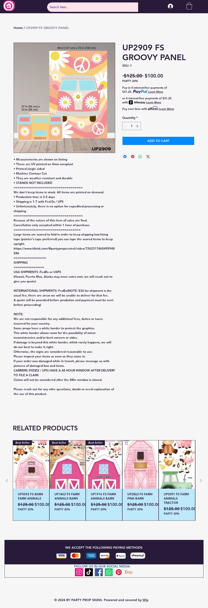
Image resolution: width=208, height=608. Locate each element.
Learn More (155, 92)
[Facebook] (99, 572)
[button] (189, 6)
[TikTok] (89, 572)
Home (18, 28)
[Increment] (137, 126)
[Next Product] (201, 480)
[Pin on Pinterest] (132, 156)
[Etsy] (129, 572)
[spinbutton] (132, 126)
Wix (145, 600)
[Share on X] (148, 156)
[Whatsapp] (109, 572)
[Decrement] (126, 126)
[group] (104, 480)
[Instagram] (79, 572)
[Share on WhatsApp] (140, 156)
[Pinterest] (119, 572)
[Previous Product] (6, 480)
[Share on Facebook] (124, 156)
